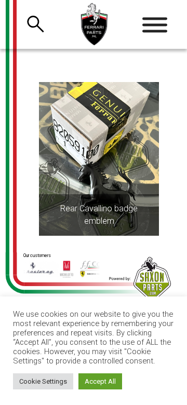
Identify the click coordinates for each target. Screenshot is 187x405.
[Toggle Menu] (154, 25)
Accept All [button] (100, 381)
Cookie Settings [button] (43, 381)
